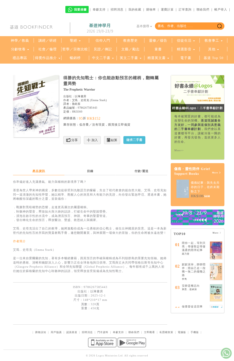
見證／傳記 (103, 49)
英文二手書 (129, 58)
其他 (211, 49)
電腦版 (182, 332)
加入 (94, 140)
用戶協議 (56, 332)
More (215, 173)
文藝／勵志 (130, 49)
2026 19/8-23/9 (100, 28)
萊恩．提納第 (189, 289)
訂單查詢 (185, 9)
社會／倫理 (47, 49)
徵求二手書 (134, 140)
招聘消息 (117, 9)
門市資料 (102, 332)
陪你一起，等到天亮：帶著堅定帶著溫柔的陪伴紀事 (194, 246)
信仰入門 (103, 40)
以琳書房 (80, 96)
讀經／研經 (47, 40)
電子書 (185, 58)
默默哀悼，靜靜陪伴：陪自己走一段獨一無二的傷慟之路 (194, 270)
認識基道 (71, 332)
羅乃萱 (185, 254)
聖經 (73, 40)
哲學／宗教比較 (75, 49)
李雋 (184, 279)
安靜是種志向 (191, 285)
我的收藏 (134, 9)
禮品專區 (20, 58)
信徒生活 (184, 40)
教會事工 (212, 40)
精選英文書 (157, 58)
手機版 (195, 332)
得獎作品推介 (46, 58)
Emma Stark (98, 100)
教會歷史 (130, 40)
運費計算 (167, 9)
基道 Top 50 (213, 58)
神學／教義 (20, 40)
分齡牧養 (18, 49)
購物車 (151, 9)
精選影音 (184, 49)
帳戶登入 (220, 9)
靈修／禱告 (158, 40)
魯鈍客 (76, 103)
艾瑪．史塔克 (80, 100)
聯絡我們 (203, 9)
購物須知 (40, 332)
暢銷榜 (75, 58)
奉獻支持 (99, 9)
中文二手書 (102, 58)
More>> (179, 150)
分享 (74, 140)
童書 (158, 49)
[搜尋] (219, 26)
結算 (113, 140)
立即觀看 (149, 332)
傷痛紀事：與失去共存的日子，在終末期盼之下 (205, 187)
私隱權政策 (166, 332)
